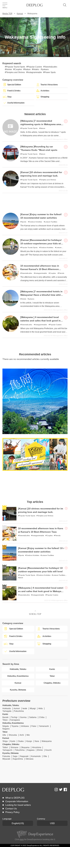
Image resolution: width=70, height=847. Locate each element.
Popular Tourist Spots (15, 67)
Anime (9, 69)
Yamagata (6, 711)
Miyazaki (6, 759)
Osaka (21, 741)
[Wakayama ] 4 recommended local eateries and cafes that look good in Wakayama (40, 320)
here (22, 839)
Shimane (14, 747)
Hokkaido (6, 708)
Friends (61, 273)
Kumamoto (36, 756)
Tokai (4, 732)
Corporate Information (16, 801)
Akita (40, 708)
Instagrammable (35, 72)
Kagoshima (18, 759)
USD (52, 823)
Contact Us (11, 808)
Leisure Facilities (51, 222)
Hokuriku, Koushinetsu (13, 723)
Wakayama (47, 741)
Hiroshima (37, 747)
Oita (45, 756)
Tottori (5, 747)
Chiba (41, 717)
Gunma (23, 717)
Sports (23, 222)
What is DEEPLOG (15, 797)
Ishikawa (25, 726)
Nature (28, 69)
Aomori (17, 708)
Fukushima (19, 711)
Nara (37, 741)
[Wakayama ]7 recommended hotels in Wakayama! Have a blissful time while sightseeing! (41, 295)
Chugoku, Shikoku (10, 744)
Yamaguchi (7, 750)
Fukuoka (6, 756)
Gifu (4, 735)
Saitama (32, 717)
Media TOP (7, 13)
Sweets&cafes (51, 67)
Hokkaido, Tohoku (10, 705)
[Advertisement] (35, 201)
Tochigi (14, 717)
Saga (15, 756)
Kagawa (31, 750)
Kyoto (12, 741)
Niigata (5, 726)
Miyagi (33, 708)
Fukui (33, 726)
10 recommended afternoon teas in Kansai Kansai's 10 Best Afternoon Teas (39, 269)
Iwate (24, 708)
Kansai (20, 13)
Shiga (5, 741)
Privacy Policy (12, 812)
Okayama (25, 747)
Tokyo (5, 720)
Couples (18, 69)
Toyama (14, 726)
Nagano (6, 729)
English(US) (18, 823)
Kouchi (48, 750)
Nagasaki (24, 756)
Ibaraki (5, 717)
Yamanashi (44, 726)
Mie (28, 735)
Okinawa (29, 759)
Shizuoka (13, 735)
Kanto (5, 714)
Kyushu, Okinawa (10, 753)
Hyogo (29, 741)
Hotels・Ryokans (41, 69)
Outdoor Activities (35, 222)
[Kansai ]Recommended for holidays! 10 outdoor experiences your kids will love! (41, 243)
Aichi (22, 735)
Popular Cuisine (35, 67)
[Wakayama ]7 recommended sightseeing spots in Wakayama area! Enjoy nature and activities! (41, 124)
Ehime (40, 750)
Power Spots (50, 72)
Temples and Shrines (15, 72)
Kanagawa (15, 720)
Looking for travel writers (18, 805)
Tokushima (20, 750)
